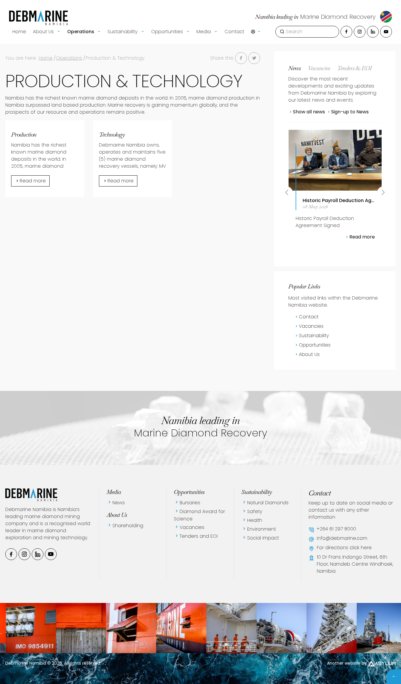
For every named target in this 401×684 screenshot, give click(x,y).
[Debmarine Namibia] (67, 628)
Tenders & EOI (354, 68)
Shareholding (127, 525)
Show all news (309, 111)
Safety (254, 511)
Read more (33, 180)
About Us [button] (44, 31)
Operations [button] (81, 31)
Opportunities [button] (167, 31)
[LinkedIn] (373, 32)
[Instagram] (359, 32)
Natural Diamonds (268, 502)
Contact (234, 31)
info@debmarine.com (342, 538)
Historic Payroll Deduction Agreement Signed (337, 200)
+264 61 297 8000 (336, 528)
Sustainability (314, 335)
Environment (261, 529)
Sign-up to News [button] (350, 111)
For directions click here (344, 547)
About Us (309, 354)
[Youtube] (386, 32)
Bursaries (190, 502)
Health (254, 520)
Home (19, 31)
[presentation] (287, 192)
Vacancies (319, 68)
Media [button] (204, 31)
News (294, 68)
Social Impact (263, 538)
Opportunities (315, 345)
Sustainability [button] (123, 31)
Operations (69, 58)
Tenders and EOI (199, 536)
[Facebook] (346, 32)
